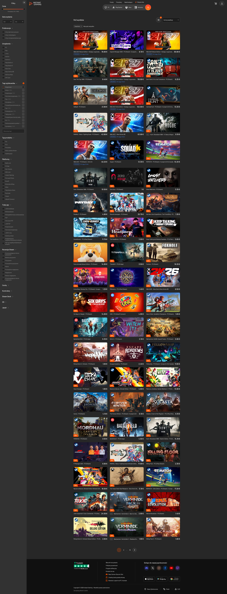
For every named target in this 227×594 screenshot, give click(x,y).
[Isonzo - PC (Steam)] (90, 402)
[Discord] (146, 568)
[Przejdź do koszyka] (216, 3)
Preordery (119, 2)
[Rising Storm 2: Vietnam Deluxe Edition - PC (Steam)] (90, 527)
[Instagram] (159, 568)
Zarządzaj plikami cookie (81, 590)
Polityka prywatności (112, 565)
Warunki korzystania (111, 562)
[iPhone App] (149, 578)
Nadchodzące (128, 2)
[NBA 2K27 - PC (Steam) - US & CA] (90, 150)
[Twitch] (177, 568)
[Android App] (161, 578)
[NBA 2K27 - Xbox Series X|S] (127, 122)
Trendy (112, 2)
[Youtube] (171, 568)
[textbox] (4, 22)
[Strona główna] (35, 3)
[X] (152, 568)
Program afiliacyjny (111, 568)
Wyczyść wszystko (88, 26)
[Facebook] (165, 568)
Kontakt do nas (110, 571)
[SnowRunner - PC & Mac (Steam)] (90, 227)
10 (130, 550)
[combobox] (7, 22)
